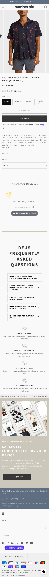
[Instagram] (17, 543)
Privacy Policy (41, 503)
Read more (5, 147)
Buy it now (24, 119)
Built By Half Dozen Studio (13, 575)
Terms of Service (10, 506)
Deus (3, 135)
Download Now (16, 477)
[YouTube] (31, 543)
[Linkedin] (27, 543)
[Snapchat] (22, 543)
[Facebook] (3, 543)
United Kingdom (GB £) (13, 557)
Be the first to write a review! (24, 213)
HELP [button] (4, 520)
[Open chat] (43, 571)
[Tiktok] (8, 543)
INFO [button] (4, 528)
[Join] (45, 498)
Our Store (6, 165)
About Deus (7, 159)
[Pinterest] (12, 543)
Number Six (8, 570)
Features (6, 154)
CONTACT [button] (5, 535)
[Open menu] (6, 7)
